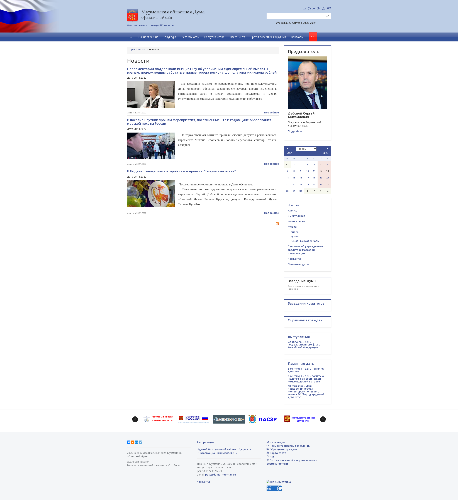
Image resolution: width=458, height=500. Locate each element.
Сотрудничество (214, 37)
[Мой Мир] (136, 442)
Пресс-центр (237, 37)
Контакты (297, 37)
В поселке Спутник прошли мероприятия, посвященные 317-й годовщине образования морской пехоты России (199, 122)
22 (294, 184)
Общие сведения (148, 37)
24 (307, 184)
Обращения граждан (283, 449)
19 (321, 177)
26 (321, 184)
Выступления (296, 216)
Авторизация (205, 442)
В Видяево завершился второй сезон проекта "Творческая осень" (181, 171)
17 (307, 177)
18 (314, 177)
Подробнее (271, 112)
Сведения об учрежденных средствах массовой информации (305, 250)
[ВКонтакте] (128, 442)
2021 (290, 153)
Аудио (295, 236)
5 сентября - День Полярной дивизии (306, 370)
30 (300, 191)
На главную (277, 442)
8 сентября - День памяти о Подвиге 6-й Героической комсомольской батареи (306, 378)
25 (314, 184)
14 (287, 177)
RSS (271, 456)
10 (307, 171)
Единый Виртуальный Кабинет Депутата (224, 449)
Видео (295, 232)
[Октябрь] (288, 148)
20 (327, 177)
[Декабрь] (327, 148)
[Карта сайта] (314, 9)
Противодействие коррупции (268, 37)
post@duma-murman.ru (220, 474)
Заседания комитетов (306, 303)
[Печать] (309, 9)
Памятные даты (298, 264)
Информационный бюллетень (217, 453)
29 (294, 191)
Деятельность (190, 37)
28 (287, 191)
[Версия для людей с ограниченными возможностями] (329, 8)
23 (300, 184)
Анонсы (293, 210)
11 (314, 171)
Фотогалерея (296, 221)
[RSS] (318, 9)
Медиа (292, 226)
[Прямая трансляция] (304, 9)
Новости (293, 205)
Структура (170, 37)
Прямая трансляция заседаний (289, 445)
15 (294, 177)
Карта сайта (277, 453)
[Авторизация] (323, 9)
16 (300, 177)
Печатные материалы (305, 241)
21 (287, 184)
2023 (325, 153)
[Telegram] (140, 442)
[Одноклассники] (132, 442)
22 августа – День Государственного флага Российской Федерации (304, 344)
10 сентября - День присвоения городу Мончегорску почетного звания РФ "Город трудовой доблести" (306, 391)
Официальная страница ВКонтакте (150, 25)
